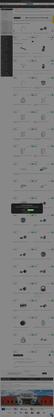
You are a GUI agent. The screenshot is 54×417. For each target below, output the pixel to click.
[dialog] (27, 208)
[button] (27, 212)
